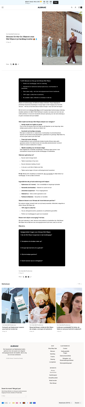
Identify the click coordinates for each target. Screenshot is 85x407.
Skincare (52, 351)
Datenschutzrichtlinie (65, 355)
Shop (55, 2)
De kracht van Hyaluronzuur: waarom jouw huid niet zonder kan (13, 328)
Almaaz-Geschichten (53, 371)
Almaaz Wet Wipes (35, 110)
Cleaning (52, 359)
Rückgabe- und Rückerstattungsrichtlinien (66, 359)
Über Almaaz (53, 383)
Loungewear (52, 362)
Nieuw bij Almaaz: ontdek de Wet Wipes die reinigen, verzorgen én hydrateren (41, 328)
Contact (65, 348)
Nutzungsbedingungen (66, 363)
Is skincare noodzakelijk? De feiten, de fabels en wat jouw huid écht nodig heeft (69, 328)
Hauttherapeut (53, 375)
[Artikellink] (15, 305)
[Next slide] (81, 284)
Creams (53, 356)
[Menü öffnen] (2, 7)
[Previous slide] (77, 284)
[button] (73, 7)
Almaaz (11, 358)
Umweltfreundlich (53, 377)
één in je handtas (48, 173)
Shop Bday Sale (52, 348)
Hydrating (52, 354)
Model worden (53, 380)
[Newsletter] (26, 396)
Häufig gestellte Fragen (65, 352)
